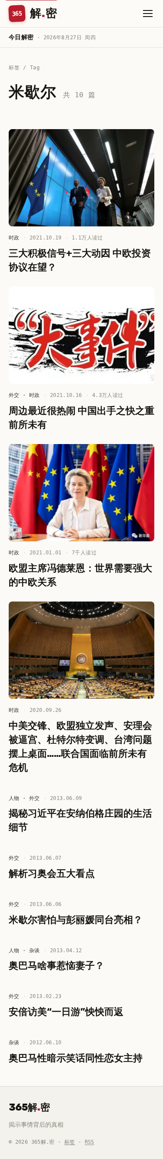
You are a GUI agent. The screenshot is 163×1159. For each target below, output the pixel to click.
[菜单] (147, 13)
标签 (69, 1142)
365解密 (29, 1107)
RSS (89, 1142)
